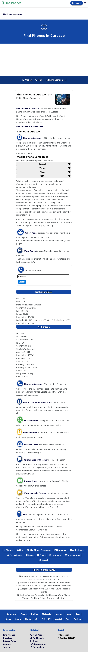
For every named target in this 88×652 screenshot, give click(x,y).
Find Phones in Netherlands (29, 126)
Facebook (65, 635)
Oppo (77, 614)
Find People (38, 638)
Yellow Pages (31, 233)
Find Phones (13, 3)
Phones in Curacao (32, 138)
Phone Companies (56, 80)
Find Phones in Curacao (27, 108)
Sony (8, 619)
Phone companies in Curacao (37, 402)
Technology (38, 647)
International (31, 481)
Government (39, 644)
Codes (42, 555)
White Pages (29, 251)
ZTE (50, 619)
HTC (43, 619)
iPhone (23, 614)
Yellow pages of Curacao (35, 460)
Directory (61, 550)
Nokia (28, 619)
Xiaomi (18, 619)
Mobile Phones (30, 432)
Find (39, 80)
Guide (30, 555)
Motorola (46, 614)
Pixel (68, 619)
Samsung (11, 614)
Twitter (64, 638)
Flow (42, 172)
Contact (7, 644)
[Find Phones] (85, 3)
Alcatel (58, 619)
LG (36, 619)
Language (56, 555)
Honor (69, 614)
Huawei (58, 614)
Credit (35, 641)
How (24, 514)
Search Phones (31, 420)
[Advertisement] (44, 60)
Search (78, 3)
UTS (42, 176)
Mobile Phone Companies (39, 550)
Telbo (42, 168)
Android (77, 619)
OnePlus (34, 614)
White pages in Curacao (35, 493)
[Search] (73, 3)
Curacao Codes (31, 444)
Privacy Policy (9, 641)
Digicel (42, 163)
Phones (28, 80)
